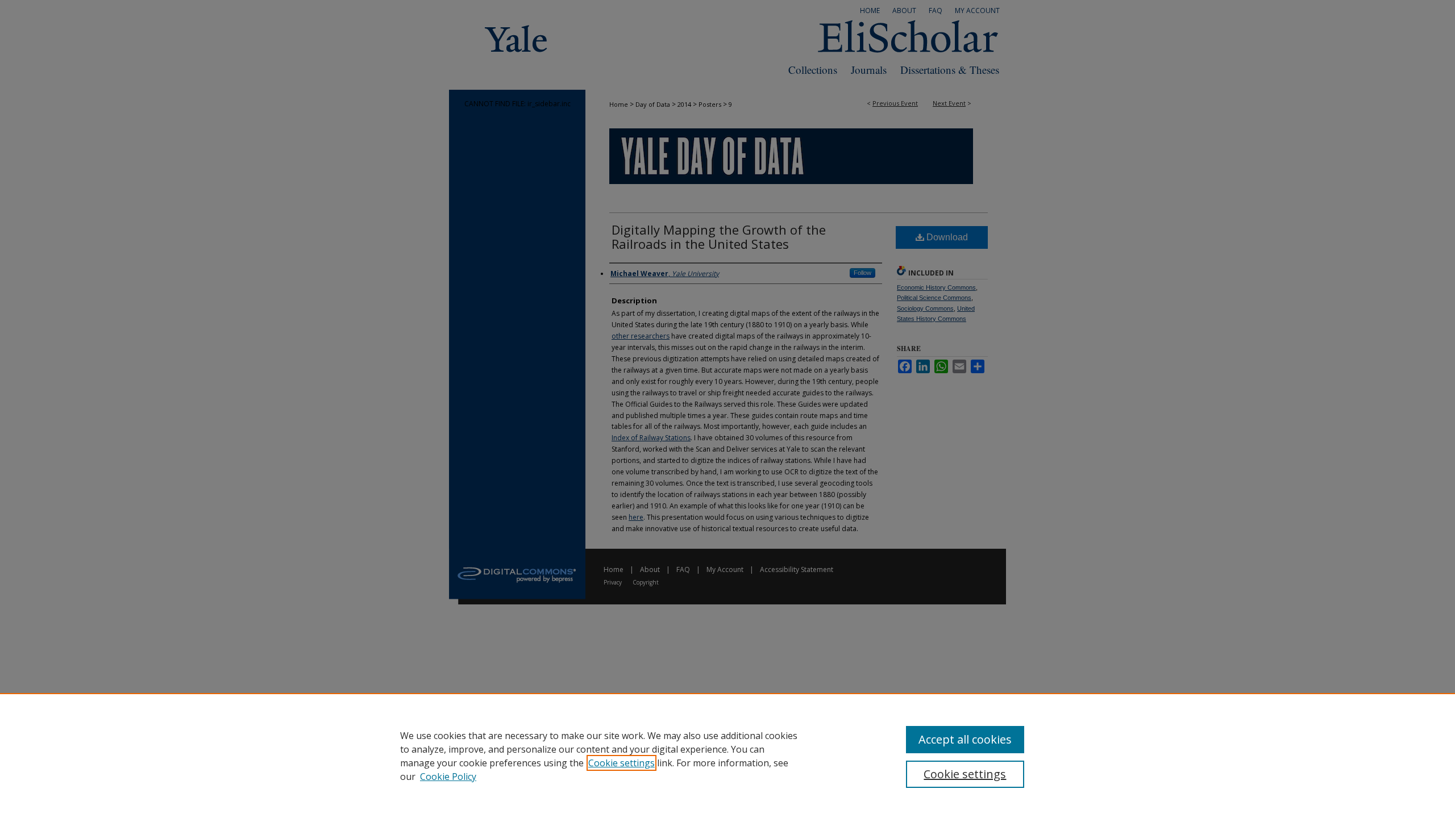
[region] (727, 755)
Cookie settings (621, 763)
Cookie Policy (448, 776)
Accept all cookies (965, 739)
